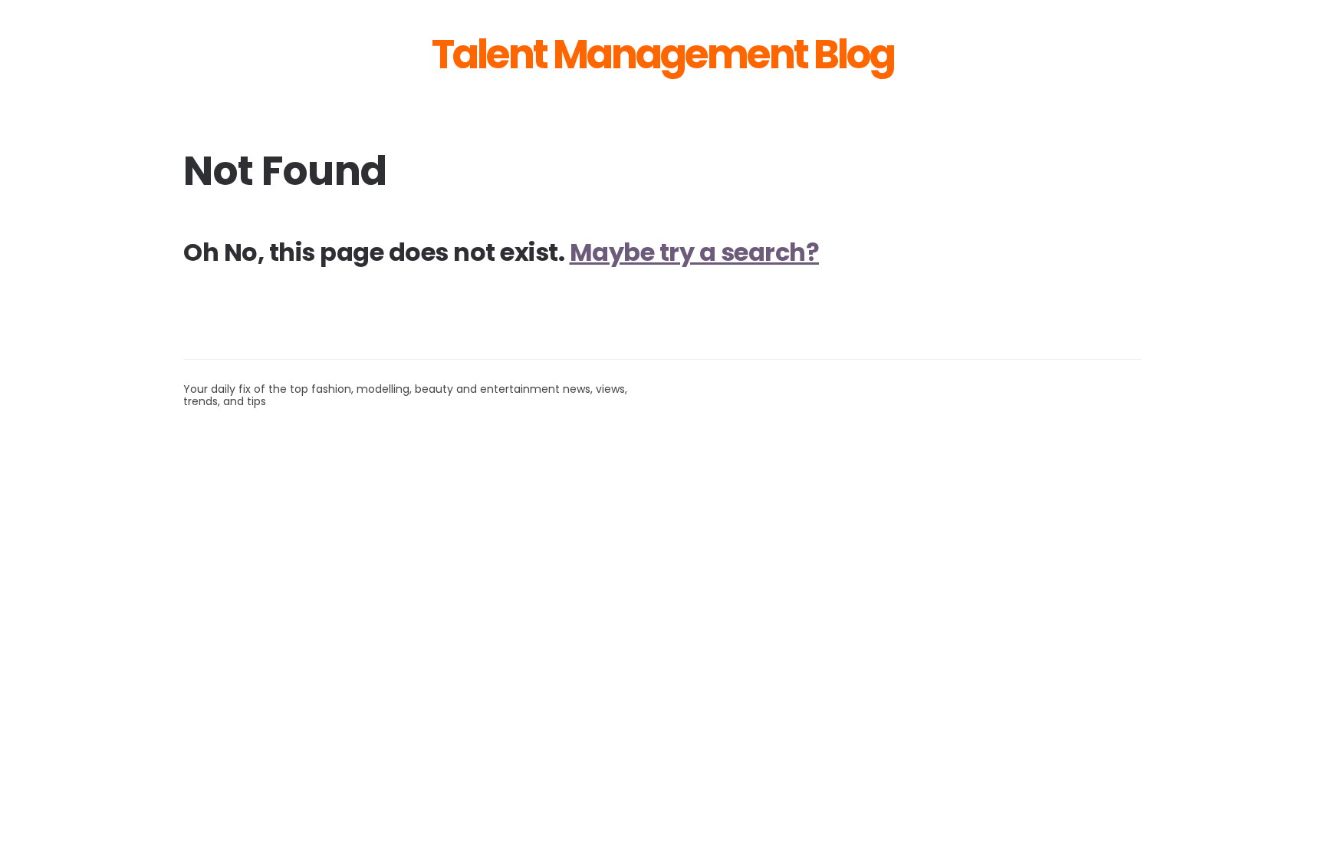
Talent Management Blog (663, 54)
